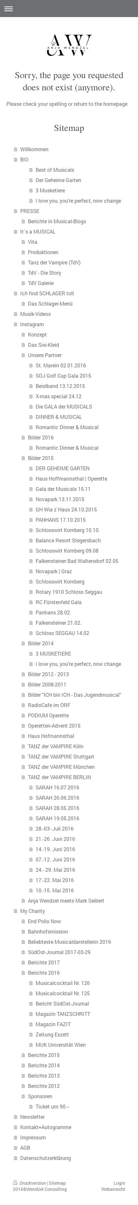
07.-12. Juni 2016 (55, 859)
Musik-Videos (35, 313)
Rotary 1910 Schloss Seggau (69, 591)
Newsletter (32, 1116)
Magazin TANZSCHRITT (63, 1013)
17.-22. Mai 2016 (55, 880)
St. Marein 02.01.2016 (61, 365)
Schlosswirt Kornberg (60, 581)
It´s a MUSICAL (38, 231)
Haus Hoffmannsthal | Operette (71, 478)
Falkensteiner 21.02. (59, 622)
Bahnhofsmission (48, 931)
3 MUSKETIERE (53, 653)
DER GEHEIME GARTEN (63, 468)
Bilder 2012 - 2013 (48, 674)
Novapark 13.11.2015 (60, 499)
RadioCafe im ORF (49, 705)
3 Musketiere (50, 190)
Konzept (37, 334)
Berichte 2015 (44, 1055)
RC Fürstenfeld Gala (59, 602)
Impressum (33, 1137)
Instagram (32, 324)
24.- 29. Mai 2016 (55, 869)
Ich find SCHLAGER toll (47, 293)
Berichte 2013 (44, 1075)
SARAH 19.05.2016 (57, 818)
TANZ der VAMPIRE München (61, 766)
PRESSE (29, 210)
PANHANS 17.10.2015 (61, 519)
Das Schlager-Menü (50, 303)
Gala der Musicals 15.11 (63, 488)
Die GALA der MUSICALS (64, 406)
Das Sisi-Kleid (43, 344)
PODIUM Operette (48, 715)
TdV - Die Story (44, 272)
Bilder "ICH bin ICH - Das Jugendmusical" (74, 694)
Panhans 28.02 (53, 612)
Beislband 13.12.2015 (60, 385)
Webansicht (113, 1189)
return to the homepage (100, 103)
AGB (25, 1147)
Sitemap (57, 1183)
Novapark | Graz (54, 571)
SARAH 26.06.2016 (57, 797)
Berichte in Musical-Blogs (57, 221)
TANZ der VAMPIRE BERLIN (59, 777)
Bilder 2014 (41, 643)
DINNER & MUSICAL (59, 416)
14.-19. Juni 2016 (55, 849)
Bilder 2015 (41, 458)
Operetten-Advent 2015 (54, 725)
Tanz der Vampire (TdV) (54, 262)
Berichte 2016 (44, 972)
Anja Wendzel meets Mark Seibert (66, 900)
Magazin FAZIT (53, 1024)
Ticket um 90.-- (52, 1106)
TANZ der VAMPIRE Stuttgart (61, 756)
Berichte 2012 (44, 1085)
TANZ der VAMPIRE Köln (55, 746)
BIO (24, 159)
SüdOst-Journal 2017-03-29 (59, 952)
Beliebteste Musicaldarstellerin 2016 (69, 941)
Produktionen (43, 252)
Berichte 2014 (44, 1065)
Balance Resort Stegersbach (68, 540)
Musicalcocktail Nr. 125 (63, 993)
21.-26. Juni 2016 (55, 838)
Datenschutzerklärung (45, 1157)
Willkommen (34, 149)
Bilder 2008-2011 (47, 684)
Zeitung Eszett (52, 1034)
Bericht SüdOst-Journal (62, 1003)
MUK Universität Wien (61, 1044)
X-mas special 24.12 (59, 396)
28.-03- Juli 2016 (54, 828)
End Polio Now (44, 921)
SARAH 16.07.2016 (57, 787)
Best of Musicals (55, 169)
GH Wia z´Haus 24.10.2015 (66, 509)
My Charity (32, 910)
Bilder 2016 (41, 437)
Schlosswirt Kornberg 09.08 (67, 550)
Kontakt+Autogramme (45, 1127)
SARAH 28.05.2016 (57, 808)
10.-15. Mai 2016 (55, 890)
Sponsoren (40, 1096)
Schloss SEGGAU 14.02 (62, 633)
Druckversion (33, 1183)
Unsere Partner (45, 355)
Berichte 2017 (44, 962)
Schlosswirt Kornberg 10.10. (68, 530)
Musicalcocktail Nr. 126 (63, 983)
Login (119, 1183)
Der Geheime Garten (58, 180)
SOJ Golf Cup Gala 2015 (63, 375)
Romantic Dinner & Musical (67, 427)
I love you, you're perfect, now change (78, 200)
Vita (32, 241)
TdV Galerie (41, 283)
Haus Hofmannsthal (51, 735)
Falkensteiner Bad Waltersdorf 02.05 (77, 560)
